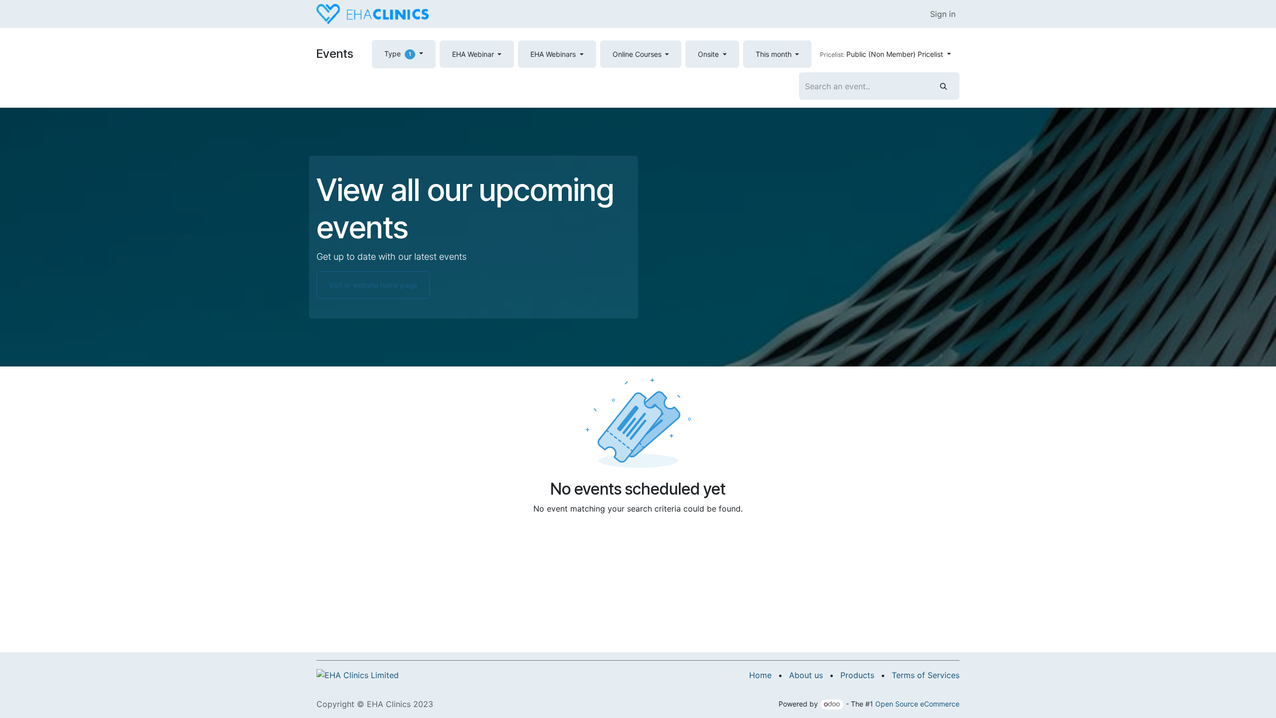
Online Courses (638, 54)
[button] (885, 54)
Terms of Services (925, 675)
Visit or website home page (373, 285)
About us (806, 675)
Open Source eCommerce (917, 704)
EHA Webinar (474, 54)
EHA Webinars (554, 54)
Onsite (709, 54)
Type (397, 53)
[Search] (943, 86)
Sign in (943, 14)
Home (760, 675)
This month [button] (775, 54)
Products (857, 675)
